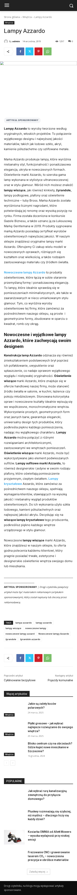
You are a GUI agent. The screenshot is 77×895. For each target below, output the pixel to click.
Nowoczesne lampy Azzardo (53, 633)
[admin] (6, 41)
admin (16, 41)
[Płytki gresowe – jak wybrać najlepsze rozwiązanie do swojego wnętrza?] (14, 729)
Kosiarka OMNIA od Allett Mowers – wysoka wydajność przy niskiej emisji (49, 835)
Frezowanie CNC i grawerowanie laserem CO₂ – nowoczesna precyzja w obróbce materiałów (49, 856)
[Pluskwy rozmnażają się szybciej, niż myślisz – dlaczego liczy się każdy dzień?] (14, 817)
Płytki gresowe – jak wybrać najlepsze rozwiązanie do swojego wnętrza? (50, 727)
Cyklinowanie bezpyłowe (20, 680)
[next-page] (12, 763)
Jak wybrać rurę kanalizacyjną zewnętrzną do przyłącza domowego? (47, 794)
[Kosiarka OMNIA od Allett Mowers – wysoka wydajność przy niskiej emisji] (14, 837)
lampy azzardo (44, 622)
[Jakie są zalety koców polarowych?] (14, 709)
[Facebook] (20, 51)
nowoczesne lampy (35, 628)
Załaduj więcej (37, 871)
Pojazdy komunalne (60, 680)
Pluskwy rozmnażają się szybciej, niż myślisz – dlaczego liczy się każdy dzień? (49, 815)
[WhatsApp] (48, 51)
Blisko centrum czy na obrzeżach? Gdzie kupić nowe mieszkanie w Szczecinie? (50, 747)
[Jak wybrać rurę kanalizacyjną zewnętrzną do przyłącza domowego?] (14, 796)
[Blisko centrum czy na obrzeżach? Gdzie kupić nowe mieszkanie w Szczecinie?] (14, 749)
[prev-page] (6, 763)
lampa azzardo (23, 622)
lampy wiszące (13, 628)
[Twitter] (29, 51)
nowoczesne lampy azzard (20, 633)
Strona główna (12, 17)
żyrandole (11, 639)
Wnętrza (27, 17)
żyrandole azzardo (30, 639)
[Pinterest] (38, 51)
